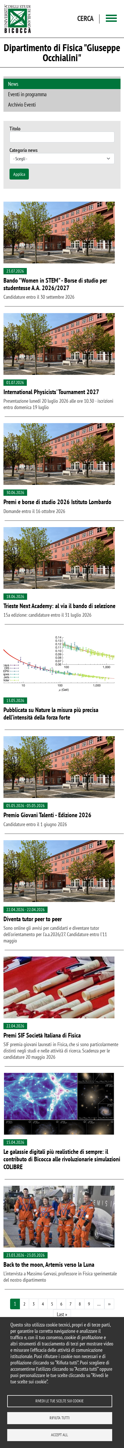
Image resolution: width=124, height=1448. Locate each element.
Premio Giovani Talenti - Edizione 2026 (47, 815)
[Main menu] (111, 19)
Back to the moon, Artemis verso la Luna (48, 1264)
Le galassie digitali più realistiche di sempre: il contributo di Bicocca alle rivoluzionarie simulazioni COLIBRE (61, 1159)
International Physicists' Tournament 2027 (51, 392)
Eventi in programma (27, 94)
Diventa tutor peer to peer (32, 919)
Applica (19, 174)
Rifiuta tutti (59, 1417)
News (13, 83)
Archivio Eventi (22, 104)
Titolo (15, 129)
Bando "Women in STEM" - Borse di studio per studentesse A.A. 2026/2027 (55, 284)
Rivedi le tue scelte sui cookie (59, 1400)
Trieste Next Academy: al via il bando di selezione (59, 606)
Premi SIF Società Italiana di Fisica (42, 1035)
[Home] (17, 18)
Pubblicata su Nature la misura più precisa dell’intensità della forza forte (50, 713)
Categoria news (23, 150)
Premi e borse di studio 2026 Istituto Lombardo (57, 502)
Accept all (59, 1434)
